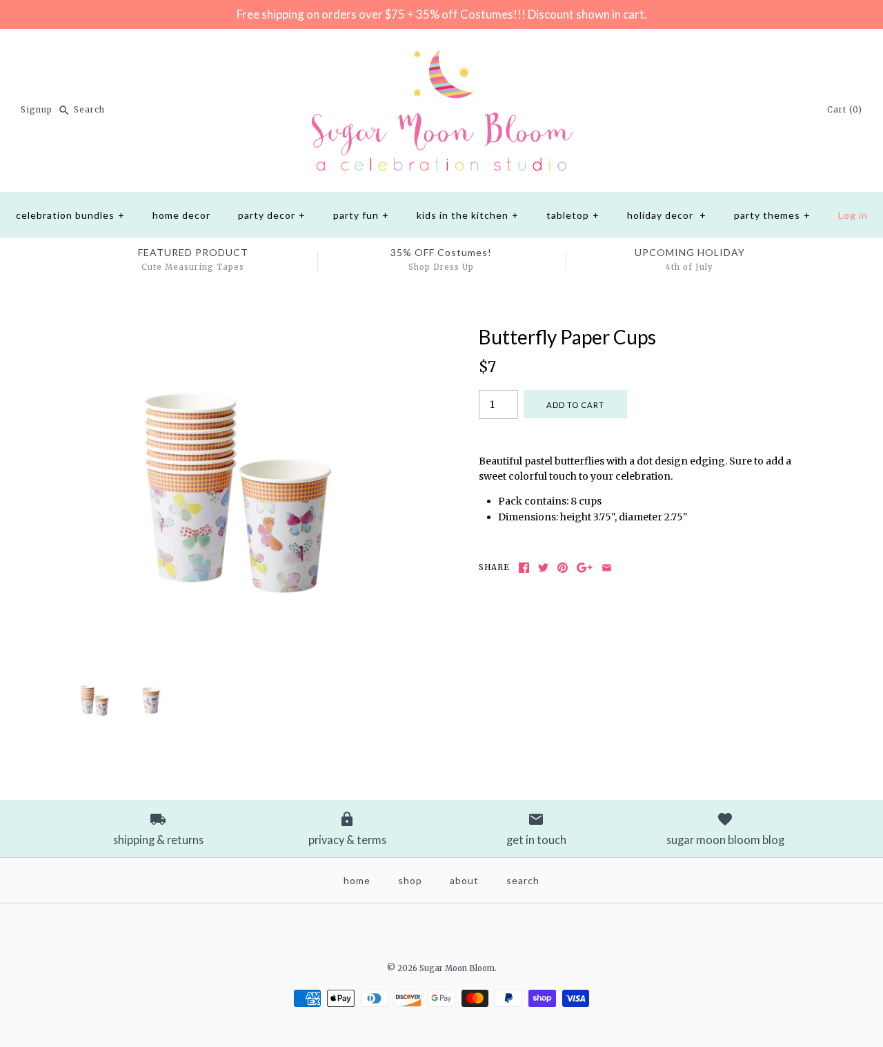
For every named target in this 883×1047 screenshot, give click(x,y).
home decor (181, 215)
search (522, 880)
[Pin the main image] (562, 567)
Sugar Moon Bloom (457, 968)
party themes (772, 215)
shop (410, 880)
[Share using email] (607, 567)
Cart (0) (844, 110)
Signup (36, 110)
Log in (853, 215)
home (357, 880)
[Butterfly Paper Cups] (236, 333)
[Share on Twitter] (543, 567)
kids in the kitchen (468, 215)
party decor (272, 215)
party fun (361, 215)
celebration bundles (70, 215)
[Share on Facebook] (524, 567)
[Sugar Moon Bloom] (441, 50)
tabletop (572, 215)
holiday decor (666, 215)
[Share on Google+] (585, 567)
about (464, 880)
